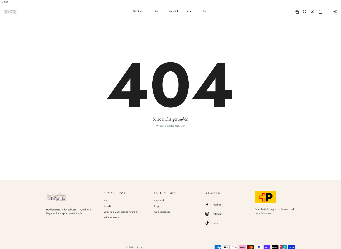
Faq (205, 11)
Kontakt (107, 206)
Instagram (217, 214)
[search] (304, 11)
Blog (157, 11)
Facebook (217, 204)
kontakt (190, 11)
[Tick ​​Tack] (208, 223)
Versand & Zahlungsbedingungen (121, 211)
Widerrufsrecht (111, 217)
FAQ (106, 200)
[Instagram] (208, 214)
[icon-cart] (320, 11)
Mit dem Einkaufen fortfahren (170, 126)
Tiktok (215, 223)
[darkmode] (332, 11)
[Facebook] (208, 205)
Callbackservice (162, 211)
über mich (173, 11)
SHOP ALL (138, 11)
